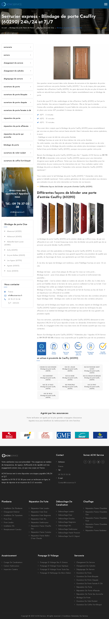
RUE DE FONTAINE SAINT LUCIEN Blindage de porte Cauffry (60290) (92, 369)
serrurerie (8, 47)
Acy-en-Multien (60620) (16, 255)
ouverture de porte (12, 86)
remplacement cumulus (12, 529)
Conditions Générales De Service (75, 616)
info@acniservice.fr (17, 212)
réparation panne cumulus (41, 532)
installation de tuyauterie (13, 515)
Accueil (4, 28)
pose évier (8, 519)
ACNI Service (40, 616)
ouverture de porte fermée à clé (17, 110)
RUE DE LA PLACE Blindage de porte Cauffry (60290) (48, 387)
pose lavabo (9, 522)
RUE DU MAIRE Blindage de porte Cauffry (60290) (70, 378)
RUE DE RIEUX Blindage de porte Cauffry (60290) (48, 395)
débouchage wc (64, 525)
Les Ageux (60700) (14, 260)
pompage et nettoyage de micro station (55, 573)
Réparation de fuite (38, 501)
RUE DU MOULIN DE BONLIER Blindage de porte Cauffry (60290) (92, 378)
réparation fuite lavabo (40, 508)
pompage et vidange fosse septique (54, 566)
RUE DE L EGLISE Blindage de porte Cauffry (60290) (70, 369)
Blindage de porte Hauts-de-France (22, 28)
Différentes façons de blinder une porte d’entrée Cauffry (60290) (66, 186)
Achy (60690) (12, 250)
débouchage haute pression (69, 532)
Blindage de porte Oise (45, 28)
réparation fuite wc (38, 519)
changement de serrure (13, 63)
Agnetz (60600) (13, 265)
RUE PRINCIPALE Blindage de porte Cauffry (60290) (70, 387)
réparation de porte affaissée (16, 126)
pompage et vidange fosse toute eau (54, 569)
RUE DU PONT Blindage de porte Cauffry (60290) (92, 387)
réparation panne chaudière (96, 508)
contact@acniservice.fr (67, 482)
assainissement (9, 555)
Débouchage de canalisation (64, 503)
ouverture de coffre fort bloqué (17, 161)
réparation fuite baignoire (41, 515)
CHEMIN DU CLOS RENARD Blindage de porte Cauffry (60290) (48, 369)
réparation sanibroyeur (40, 522)
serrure (7, 55)
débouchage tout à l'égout (69, 536)
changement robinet (11, 512)
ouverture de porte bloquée (15, 94)
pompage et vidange (48, 555)
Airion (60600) (12, 271)
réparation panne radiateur (96, 530)
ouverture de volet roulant (15, 153)
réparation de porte (12, 118)
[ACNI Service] (12, 4)
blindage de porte (11, 145)
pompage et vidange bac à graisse (54, 562)
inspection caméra (11, 569)
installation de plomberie (13, 508)
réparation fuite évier (39, 512)
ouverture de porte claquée (15, 102)
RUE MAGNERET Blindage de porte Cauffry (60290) (48, 378)
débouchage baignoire (67, 522)
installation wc (9, 526)
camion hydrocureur (11, 566)
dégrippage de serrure (13, 79)
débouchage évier (65, 515)
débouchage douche (66, 518)
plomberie (7, 501)
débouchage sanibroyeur (67, 529)
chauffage (88, 501)
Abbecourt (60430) (14, 236)
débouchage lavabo (66, 511)
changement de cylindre (14, 71)
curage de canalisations (13, 562)
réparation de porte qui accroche (14, 135)
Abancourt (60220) (14, 231)
